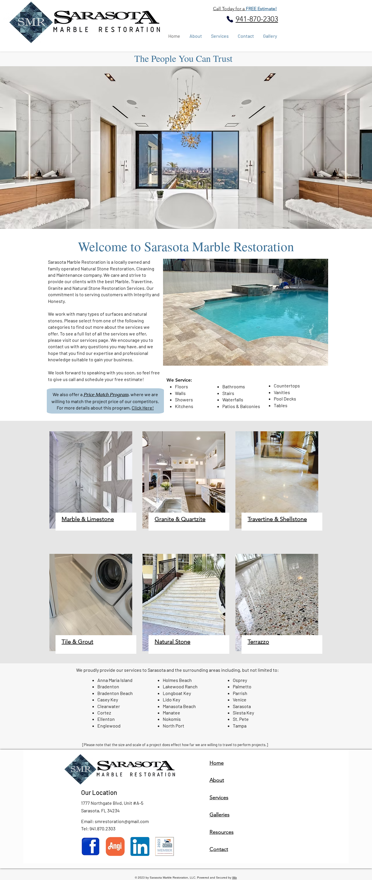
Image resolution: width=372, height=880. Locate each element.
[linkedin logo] (139, 846)
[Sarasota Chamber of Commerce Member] (164, 846)
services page (94, 340)
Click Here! (143, 407)
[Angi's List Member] (115, 846)
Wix (234, 877)
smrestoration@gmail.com (122, 821)
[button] (245, 312)
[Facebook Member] (90, 846)
